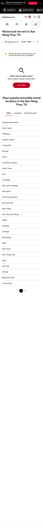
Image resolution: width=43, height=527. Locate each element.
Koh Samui (6, 191)
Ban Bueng (6, 237)
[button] (26, 17)
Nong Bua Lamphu (9, 162)
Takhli (4, 220)
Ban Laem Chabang (10, 185)
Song (4, 260)
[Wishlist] (34, 17)
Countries (18, 113)
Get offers (21, 85)
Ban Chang (6, 208)
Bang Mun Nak (8, 277)
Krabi (4, 157)
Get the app (32, 3)
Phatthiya (6, 134)
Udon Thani (7, 128)
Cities (8, 113)
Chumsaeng (7, 283)
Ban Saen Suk (7, 203)
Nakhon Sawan (8, 139)
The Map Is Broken (9, 197)
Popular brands (30, 113)
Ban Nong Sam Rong (10, 214)
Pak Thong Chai (8, 254)
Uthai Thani (7, 168)
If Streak (5, 231)
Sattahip (5, 226)
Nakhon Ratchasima (10, 122)
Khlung (5, 272)
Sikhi (4, 243)
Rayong (5, 151)
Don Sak (5, 266)
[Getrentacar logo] (8, 17)
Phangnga (6, 180)
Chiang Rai (6, 145)
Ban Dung (6, 249)
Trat (3, 174)
